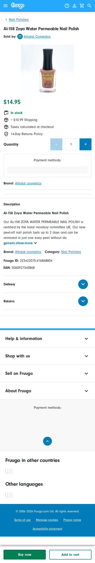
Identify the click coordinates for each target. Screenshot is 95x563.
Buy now (24, 555)
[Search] (89, 5)
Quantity (11, 144)
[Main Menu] (5, 5)
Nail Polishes (19, 20)
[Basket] (82, 5)
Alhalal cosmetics (28, 183)
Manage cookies (47, 520)
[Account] (74, 5)
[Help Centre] (67, 5)
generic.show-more (18, 243)
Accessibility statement (47, 529)
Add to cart (70, 555)
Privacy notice (72, 520)
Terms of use (22, 520)
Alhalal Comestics (37, 37)
